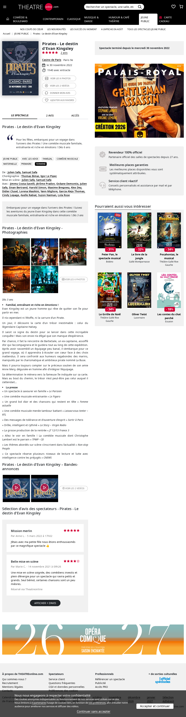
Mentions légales (12, 687)
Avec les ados (30, 158)
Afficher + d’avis (45, 603)
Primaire (26, 163)
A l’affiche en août (112, 29)
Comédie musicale (67, 158)
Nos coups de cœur (31, 29)
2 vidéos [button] (74, 488)
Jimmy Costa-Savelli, (22, 183)
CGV (51, 687)
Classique (74, 19)
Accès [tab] (75, 115)
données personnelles (70, 687)
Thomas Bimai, (30, 176)
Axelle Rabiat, (29, 195)
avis (60, 92)
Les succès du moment (83, 29)
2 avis (64, 52)
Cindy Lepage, (11, 195)
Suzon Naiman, (47, 195)
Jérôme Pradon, (46, 183)
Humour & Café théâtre (119, 19)
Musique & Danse (91, 19)
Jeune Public (145, 19)
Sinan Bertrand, (18, 187)
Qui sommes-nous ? (14, 679)
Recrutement (10, 683)
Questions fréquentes (62, 683)
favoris (62, 100)
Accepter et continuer (155, 706)
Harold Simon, (38, 187)
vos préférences (97, 702)
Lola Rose (64, 195)
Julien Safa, (14, 172)
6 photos (60, 78)
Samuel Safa (29, 172)
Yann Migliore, (49, 191)
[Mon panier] (181, 7)
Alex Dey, (76, 187)
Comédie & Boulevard (20, 19)
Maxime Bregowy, (59, 187)
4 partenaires (39, 702)
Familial (47, 158)
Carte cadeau (165, 19)
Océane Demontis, (67, 183)
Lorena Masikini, (29, 191)
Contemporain (53, 19)
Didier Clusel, (10, 191)
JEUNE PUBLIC (10, 158)
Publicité (100, 683)
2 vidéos (59, 85)
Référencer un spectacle (110, 679)
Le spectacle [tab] (20, 115)
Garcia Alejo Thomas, (72, 191)
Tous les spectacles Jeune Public (146, 29)
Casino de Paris (51, 59)
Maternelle (10, 163)
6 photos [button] (75, 279)
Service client (57, 679)
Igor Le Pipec (49, 176)
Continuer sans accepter (93, 711)
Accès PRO (101, 687)
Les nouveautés (56, 29)
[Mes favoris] (173, 7)
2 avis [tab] (50, 115)
